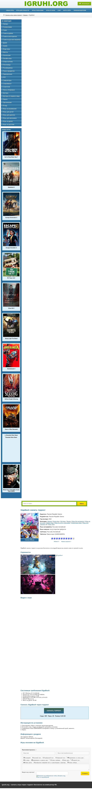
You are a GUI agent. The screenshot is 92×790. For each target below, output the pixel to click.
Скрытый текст (76, 760)
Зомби (5, 46)
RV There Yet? (11, 278)
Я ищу (5, 105)
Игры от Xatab (50, 10)
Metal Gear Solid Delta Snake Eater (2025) (11, 490)
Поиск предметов (9, 71)
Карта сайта (67, 10)
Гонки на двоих (8, 33)
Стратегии (6, 87)
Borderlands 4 (11, 368)
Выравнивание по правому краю (40, 760)
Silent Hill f (11, 308)
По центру (27, 760)
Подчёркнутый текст (49, 757)
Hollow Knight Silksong (11, 399)
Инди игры (6, 49)
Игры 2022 (51, 524)
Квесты (5, 52)
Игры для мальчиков (10, 118)
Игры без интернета (78, 521)
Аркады (5, 24)
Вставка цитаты (28, 762)
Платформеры (8, 68)
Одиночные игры (76, 523)
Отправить (85, 773)
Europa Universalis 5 (11, 217)
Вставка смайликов (55, 760)
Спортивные (7, 83)
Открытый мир (8, 61)
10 (73, 538)
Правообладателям (80, 10)
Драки (5, 43)
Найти (82, 503)
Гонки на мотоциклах (10, 36)
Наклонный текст (37, 757)
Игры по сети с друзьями (62, 523)
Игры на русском (8, 124)
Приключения (7, 74)
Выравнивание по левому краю (76, 757)
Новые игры (10, 10)
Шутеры (5, 93)
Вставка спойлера (73, 762)
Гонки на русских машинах (12, 39)
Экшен (5, 99)
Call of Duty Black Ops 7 (11, 157)
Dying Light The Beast (11, 338)
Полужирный (27, 757)
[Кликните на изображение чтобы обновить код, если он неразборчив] (52, 777)
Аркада (49, 521)
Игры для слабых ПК (22, 10)
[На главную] (46, 3)
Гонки (5, 30)
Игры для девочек (9, 115)
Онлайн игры (7, 58)
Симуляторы (7, 80)
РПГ (4, 77)
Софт (59, 10)
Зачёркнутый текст (61, 757)
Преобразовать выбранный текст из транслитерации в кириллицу (50, 762)
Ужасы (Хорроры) (9, 90)
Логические (7, 55)
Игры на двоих (8, 121)
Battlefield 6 (11, 187)
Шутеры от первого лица (11, 96)
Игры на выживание (10, 109)
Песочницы (7, 65)
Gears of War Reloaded (11, 429)
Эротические (7, 102)
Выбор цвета (66, 760)
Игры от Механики (37, 10)
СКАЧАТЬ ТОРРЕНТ (54, 710)
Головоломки (7, 27)
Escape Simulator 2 (11, 247)
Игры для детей (8, 112)
